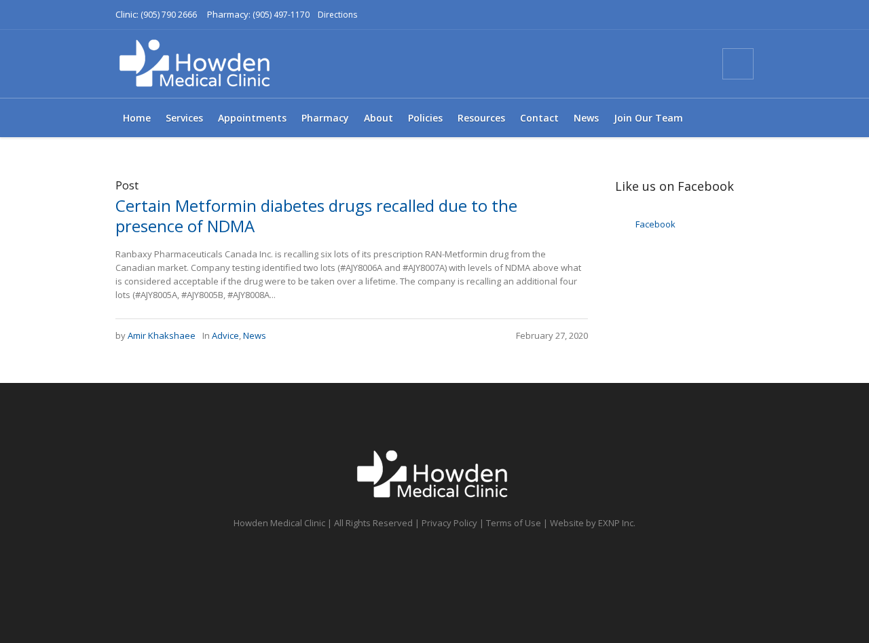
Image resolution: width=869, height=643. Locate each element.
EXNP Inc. (616, 523)
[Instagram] (673, 64)
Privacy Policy (449, 523)
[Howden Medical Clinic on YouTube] (649, 64)
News (254, 335)
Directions (337, 14)
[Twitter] (624, 64)
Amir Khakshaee (162, 335)
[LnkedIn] (698, 64)
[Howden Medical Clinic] (434, 474)
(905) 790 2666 (169, 14)
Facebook (655, 224)
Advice (225, 335)
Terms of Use (513, 523)
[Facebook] (600, 64)
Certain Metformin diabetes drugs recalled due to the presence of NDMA (316, 215)
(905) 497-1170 (281, 14)
